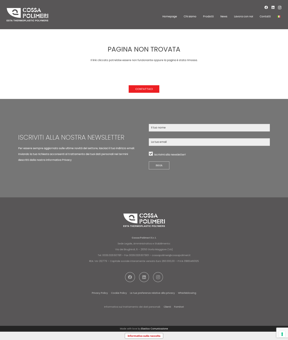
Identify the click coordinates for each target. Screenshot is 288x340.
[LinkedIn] (273, 7)
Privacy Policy (100, 293)
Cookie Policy (119, 293)
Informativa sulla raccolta (144, 335)
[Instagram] (279, 8)
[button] (199, 16)
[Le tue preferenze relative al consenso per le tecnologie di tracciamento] (282, 334)
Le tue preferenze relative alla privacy (152, 293)
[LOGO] (27, 14)
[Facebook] (266, 7)
